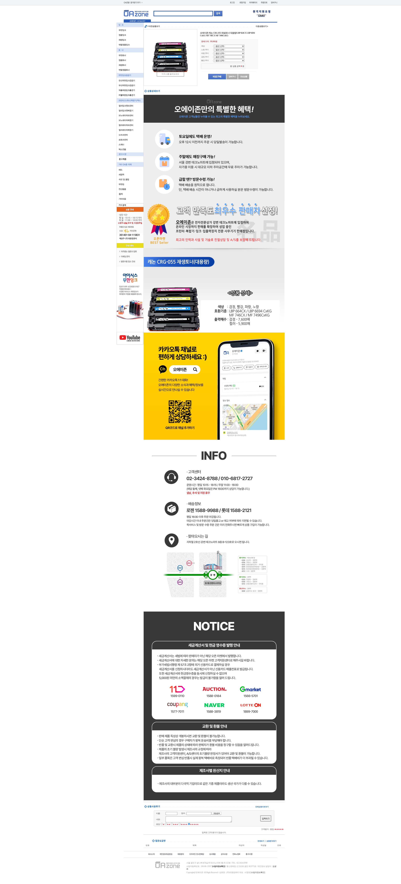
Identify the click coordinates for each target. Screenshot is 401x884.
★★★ (175, 824)
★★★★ (184, 824)
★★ (168, 824)
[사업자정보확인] (258, 872)
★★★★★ (194, 824)
